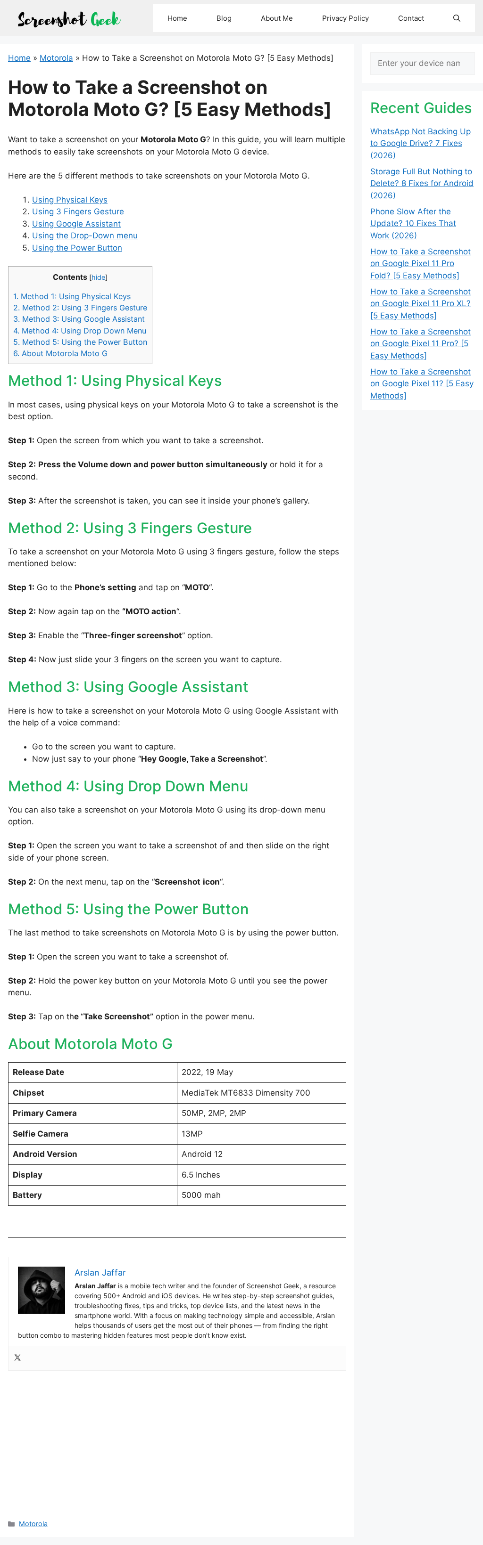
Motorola (56, 58)
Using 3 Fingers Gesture (78, 211)
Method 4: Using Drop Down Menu (79, 330)
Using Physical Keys (70, 199)
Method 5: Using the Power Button (80, 342)
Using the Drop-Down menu (85, 235)
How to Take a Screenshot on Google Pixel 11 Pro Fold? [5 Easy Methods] (420, 263)
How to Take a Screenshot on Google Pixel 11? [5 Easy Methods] (422, 383)
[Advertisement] (177, 1441)
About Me (277, 18)
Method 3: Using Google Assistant (79, 319)
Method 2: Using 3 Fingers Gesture (80, 307)
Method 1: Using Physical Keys (72, 296)
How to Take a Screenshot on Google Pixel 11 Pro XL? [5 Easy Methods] (420, 303)
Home (177, 18)
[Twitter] (17, 1358)
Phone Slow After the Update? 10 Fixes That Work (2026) (413, 223)
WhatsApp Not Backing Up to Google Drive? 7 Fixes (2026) (420, 143)
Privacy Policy (345, 18)
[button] (457, 18)
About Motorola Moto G (60, 353)
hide (98, 277)
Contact (411, 18)
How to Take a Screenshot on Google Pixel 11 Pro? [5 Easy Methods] (420, 343)
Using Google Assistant (76, 223)
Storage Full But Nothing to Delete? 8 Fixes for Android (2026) (422, 183)
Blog (224, 18)
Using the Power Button (77, 247)
